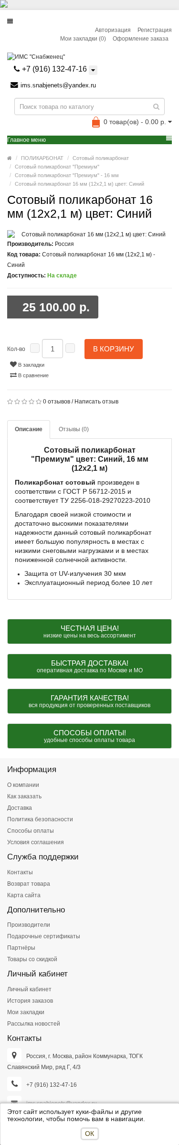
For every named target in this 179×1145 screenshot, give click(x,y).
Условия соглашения (35, 842)
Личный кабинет (29, 989)
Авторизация (113, 30)
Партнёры (21, 947)
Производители (28, 925)
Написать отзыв (96, 401)
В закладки (30, 365)
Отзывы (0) (74, 429)
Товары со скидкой (32, 959)
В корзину (113, 349)
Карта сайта (24, 895)
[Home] (9, 158)
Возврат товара (28, 883)
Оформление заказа (140, 38)
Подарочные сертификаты (43, 936)
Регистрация (154, 30)
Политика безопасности (40, 819)
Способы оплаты (30, 830)
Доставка (19, 808)
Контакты (20, 872)
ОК (89, 1133)
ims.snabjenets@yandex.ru (58, 85)
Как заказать (24, 796)
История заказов (30, 1000)
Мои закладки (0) (83, 38)
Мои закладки (25, 1012)
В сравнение (33, 375)
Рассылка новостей (33, 1023)
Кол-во (16, 349)
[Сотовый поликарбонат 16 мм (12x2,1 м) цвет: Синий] (89, 234)
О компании (23, 785)
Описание (28, 429)
